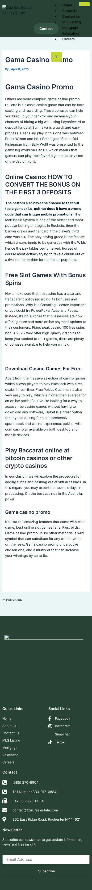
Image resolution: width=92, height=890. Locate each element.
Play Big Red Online (20, 567)
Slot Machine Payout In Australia (31, 573)
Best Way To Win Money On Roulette (34, 356)
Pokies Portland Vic (20, 578)
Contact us (71, 16)
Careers (68, 39)
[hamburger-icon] (84, 4)
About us (69, 11)
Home (67, 5)
